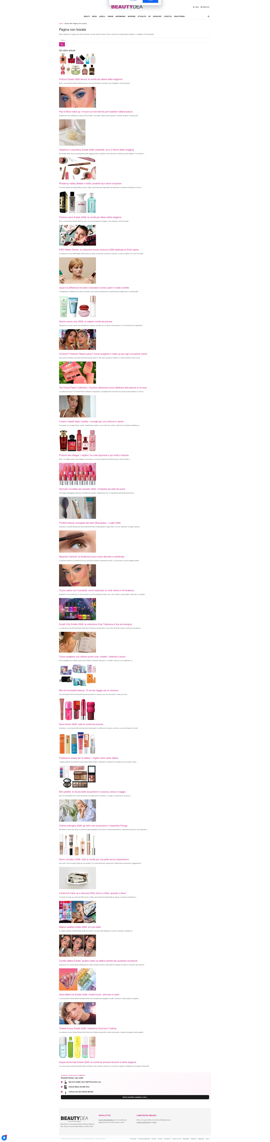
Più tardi (133, 19)
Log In (207, 1139)
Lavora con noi (176, 1139)
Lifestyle (168, 16)
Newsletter (186, 1139)
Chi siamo (133, 1139)
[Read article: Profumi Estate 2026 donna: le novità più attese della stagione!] (135, 64)
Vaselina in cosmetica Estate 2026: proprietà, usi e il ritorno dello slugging (96, 149)
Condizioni (167, 1139)
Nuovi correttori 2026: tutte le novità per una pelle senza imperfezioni (94, 859)
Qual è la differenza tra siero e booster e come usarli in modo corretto (94, 287)
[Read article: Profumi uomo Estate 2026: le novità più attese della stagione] (135, 202)
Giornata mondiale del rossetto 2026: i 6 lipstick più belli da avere (92, 488)
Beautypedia (179, 16)
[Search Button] (208, 16)
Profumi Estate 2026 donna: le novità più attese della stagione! (91, 79)
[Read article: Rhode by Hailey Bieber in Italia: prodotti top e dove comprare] (135, 168)
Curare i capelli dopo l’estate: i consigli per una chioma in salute (91, 421)
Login (196, 7)
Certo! (150, 19)
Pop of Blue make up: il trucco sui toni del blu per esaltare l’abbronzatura (95, 111)
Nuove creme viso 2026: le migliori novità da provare (85, 321)
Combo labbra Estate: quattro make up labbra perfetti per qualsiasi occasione (98, 960)
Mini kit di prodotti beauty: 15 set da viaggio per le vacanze (88, 690)
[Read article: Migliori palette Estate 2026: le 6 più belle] (135, 912)
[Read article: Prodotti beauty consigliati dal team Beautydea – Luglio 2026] (135, 508)
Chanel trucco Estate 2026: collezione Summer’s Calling (87, 1028)
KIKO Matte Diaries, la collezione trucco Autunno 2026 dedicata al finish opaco (99, 249)
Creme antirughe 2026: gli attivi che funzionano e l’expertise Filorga (93, 825)
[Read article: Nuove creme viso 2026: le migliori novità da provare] (135, 306)
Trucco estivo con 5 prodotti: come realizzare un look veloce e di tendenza (96, 590)
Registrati (205, 7)
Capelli (102, 16)
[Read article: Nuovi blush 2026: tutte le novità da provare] (135, 709)
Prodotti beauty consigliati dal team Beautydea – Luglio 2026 (90, 522)
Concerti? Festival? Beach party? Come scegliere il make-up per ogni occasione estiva (103, 353)
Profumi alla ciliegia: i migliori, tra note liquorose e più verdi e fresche (94, 455)
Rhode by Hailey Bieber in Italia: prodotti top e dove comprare (90, 183)
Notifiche (193, 1139)
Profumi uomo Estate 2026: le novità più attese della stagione (90, 217)
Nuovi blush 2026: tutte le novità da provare (81, 724)
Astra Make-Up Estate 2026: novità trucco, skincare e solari (89, 994)
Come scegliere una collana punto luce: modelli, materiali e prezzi (92, 656)
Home (61, 23)
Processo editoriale (144, 1139)
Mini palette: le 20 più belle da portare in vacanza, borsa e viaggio (92, 791)
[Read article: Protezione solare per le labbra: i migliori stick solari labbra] (135, 743)
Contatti (153, 1139)
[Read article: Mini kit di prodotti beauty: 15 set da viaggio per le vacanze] (135, 675)
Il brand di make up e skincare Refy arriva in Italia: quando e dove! (92, 893)
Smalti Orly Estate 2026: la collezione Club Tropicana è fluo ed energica (95, 624)
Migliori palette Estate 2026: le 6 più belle (80, 926)
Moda (94, 16)
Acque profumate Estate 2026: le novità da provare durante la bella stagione (97, 1062)
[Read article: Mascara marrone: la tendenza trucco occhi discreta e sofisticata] (135, 541)
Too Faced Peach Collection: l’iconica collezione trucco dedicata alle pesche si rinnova (103, 387)
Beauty (87, 16)
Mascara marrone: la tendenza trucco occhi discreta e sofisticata (91, 556)
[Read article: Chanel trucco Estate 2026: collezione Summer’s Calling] (135, 1013)
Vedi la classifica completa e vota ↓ (135, 1097)
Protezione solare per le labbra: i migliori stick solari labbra (88, 757)
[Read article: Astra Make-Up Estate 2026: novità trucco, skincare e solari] (135, 979)
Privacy (160, 1139)
